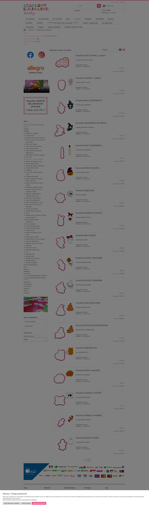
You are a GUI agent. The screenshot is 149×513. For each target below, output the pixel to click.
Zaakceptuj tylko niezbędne (11, 503)
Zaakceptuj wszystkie (39, 503)
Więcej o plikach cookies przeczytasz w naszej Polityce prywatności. (20, 499)
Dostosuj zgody (26, 503)
